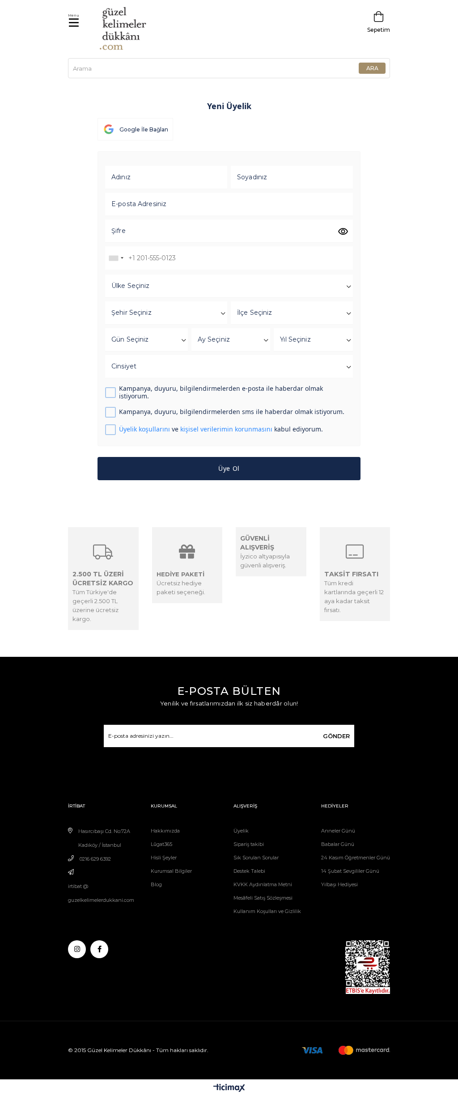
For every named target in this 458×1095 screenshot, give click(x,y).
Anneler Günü (338, 831)
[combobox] (116, 258)
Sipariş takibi (248, 844)
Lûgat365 (161, 844)
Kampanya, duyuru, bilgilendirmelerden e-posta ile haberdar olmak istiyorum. (221, 392)
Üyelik (241, 831)
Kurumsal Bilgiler (171, 871)
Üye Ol (229, 468)
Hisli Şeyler (164, 857)
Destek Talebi (249, 871)
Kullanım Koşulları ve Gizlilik (267, 911)
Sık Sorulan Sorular (256, 857)
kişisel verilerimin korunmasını (226, 429)
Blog (156, 884)
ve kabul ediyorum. (221, 429)
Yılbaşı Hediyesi (339, 884)
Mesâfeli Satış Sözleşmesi (263, 898)
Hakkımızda (165, 831)
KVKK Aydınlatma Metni (262, 884)
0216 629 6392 (95, 859)
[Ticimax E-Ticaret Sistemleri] (229, 1088)
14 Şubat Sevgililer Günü (350, 871)
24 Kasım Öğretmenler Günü (355, 857)
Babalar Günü (337, 844)
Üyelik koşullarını (144, 429)
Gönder (336, 736)
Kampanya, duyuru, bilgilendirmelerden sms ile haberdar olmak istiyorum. (231, 412)
